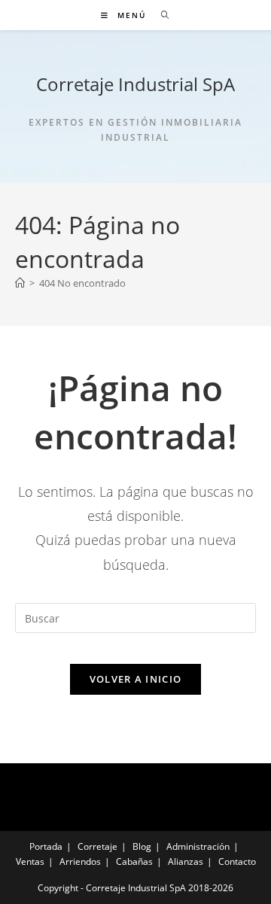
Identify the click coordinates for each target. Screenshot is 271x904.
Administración (198, 846)
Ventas (30, 861)
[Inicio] (20, 283)
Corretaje (97, 846)
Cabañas (134, 861)
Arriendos (80, 861)
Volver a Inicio (136, 679)
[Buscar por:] (160, 15)
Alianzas (185, 861)
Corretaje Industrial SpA (135, 84)
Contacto (237, 861)
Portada (45, 846)
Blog (141, 846)
